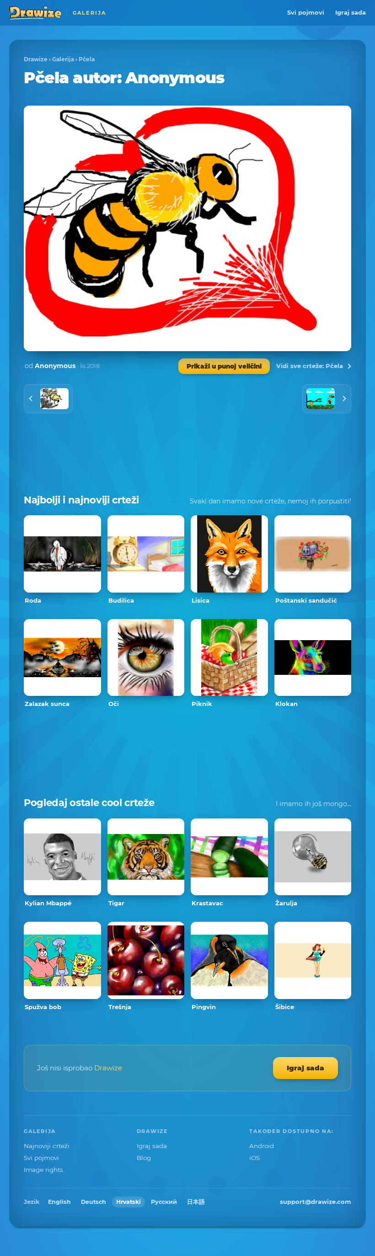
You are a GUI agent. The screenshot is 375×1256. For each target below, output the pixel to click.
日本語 (196, 1201)
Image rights (43, 1169)
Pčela (87, 59)
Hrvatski (128, 1201)
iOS (254, 1157)
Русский (164, 1201)
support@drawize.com (315, 1201)
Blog (144, 1157)
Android (261, 1145)
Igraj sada (350, 12)
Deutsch (93, 1201)
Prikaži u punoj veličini (224, 366)
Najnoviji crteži (47, 1145)
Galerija (63, 59)
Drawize (36, 59)
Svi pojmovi (305, 12)
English (59, 1201)
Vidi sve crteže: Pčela (309, 365)
